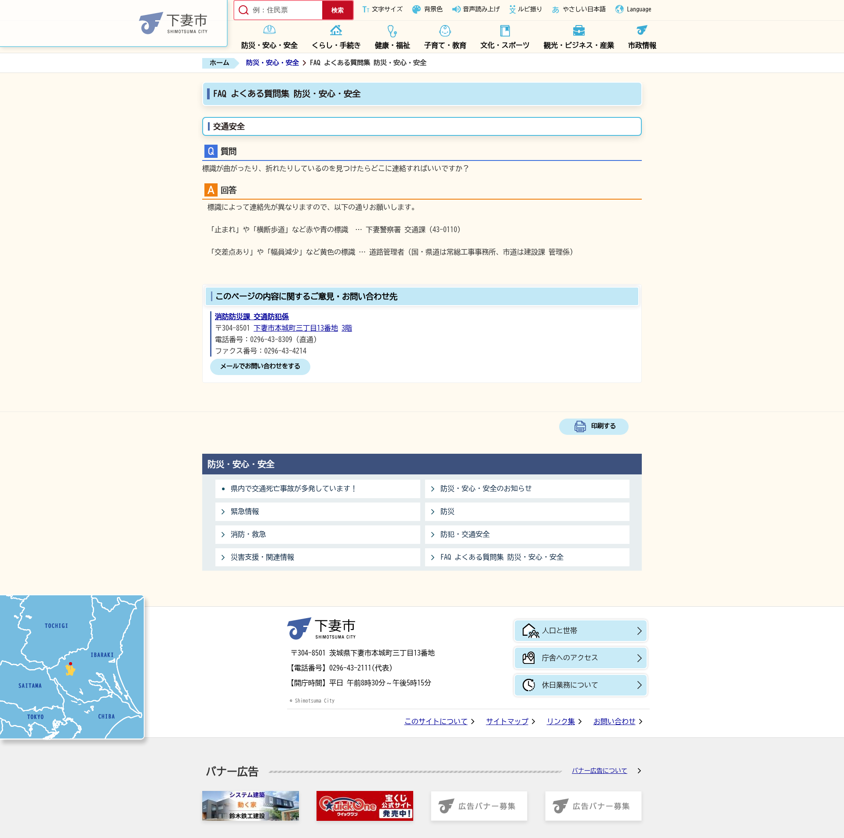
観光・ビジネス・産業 (579, 45)
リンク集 (561, 721)
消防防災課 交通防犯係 (252, 316)
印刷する (603, 426)
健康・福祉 (392, 45)
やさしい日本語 (584, 9)
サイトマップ (507, 721)
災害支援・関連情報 (262, 557)
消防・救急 (248, 534)
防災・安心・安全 (269, 45)
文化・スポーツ (505, 45)
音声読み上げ (481, 9)
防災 (447, 511)
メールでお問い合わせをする (260, 366)
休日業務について (570, 685)
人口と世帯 (559, 630)
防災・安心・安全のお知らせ (486, 488)
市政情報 (642, 45)
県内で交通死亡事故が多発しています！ (294, 488)
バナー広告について (599, 771)
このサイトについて (436, 721)
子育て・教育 (445, 45)
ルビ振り (530, 9)
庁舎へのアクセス (570, 657)
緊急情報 (245, 511)
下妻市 (321, 628)
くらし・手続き (336, 45)
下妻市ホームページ (114, 23)
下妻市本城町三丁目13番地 (296, 328)
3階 (347, 328)
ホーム (219, 62)
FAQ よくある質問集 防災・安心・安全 (502, 557)
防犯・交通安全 (465, 534)
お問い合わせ (614, 721)
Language (639, 9)
